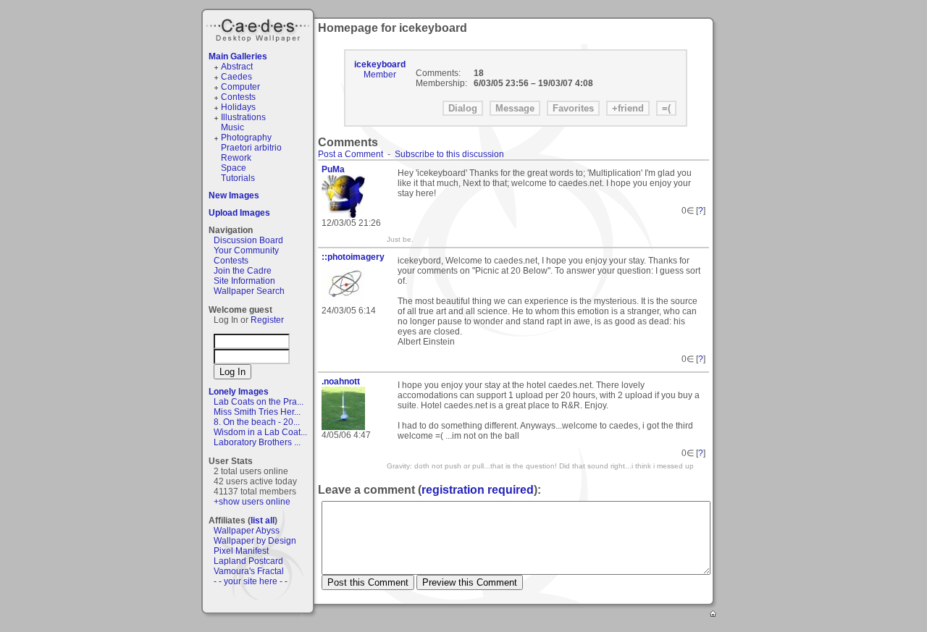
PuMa (333, 169)
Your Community (246, 250)
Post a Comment (350, 154)
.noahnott (341, 381)
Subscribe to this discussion (449, 154)
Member (380, 74)
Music (232, 127)
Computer (240, 87)
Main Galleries (238, 56)
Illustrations (243, 117)
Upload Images (239, 213)
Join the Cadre (243, 271)
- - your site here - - (251, 581)
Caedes (259, 28)
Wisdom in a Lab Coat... (260, 432)
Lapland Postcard (248, 561)
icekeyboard (380, 64)
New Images (234, 195)
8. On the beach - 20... (257, 422)
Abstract (237, 67)
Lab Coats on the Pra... (258, 402)
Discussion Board (248, 240)
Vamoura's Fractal (249, 571)
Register (267, 320)
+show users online (252, 502)
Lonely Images (239, 392)
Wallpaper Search (249, 291)
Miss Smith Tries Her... (257, 412)
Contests (238, 97)
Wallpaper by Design (255, 541)
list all (262, 520)
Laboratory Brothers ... (257, 442)
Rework (236, 158)
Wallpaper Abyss (247, 531)
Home (714, 614)
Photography (246, 137)
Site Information (244, 281)
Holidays (238, 107)
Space (233, 168)
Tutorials (238, 178)
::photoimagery (353, 257)
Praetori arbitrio (251, 148)
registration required (477, 490)
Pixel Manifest (241, 551)
